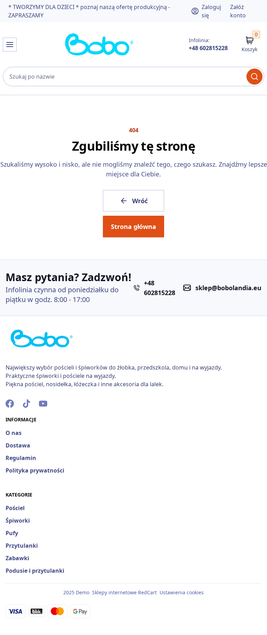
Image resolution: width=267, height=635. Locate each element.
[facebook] (10, 403)
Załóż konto (238, 11)
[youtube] (43, 403)
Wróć (140, 201)
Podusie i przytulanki (35, 570)
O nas (14, 433)
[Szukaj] (254, 77)
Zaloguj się (211, 11)
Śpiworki (18, 520)
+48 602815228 (208, 48)
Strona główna (133, 226)
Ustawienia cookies (182, 592)
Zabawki (17, 558)
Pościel (15, 508)
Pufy (12, 533)
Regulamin (21, 458)
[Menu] (10, 44)
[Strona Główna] (99, 44)
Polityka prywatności (35, 470)
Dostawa (18, 445)
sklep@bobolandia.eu (228, 288)
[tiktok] (26, 403)
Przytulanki (22, 545)
